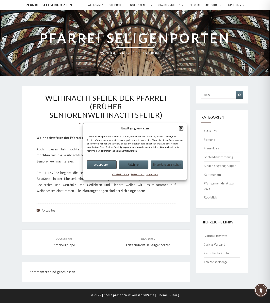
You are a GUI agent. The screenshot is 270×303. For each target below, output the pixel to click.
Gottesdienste (139, 5)
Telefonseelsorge (216, 262)
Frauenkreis (212, 148)
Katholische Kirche (216, 253)
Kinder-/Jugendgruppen (220, 166)
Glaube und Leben (169, 5)
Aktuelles (48, 210)
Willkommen (96, 5)
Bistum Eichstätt (215, 236)
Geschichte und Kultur (204, 5)
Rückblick (210, 197)
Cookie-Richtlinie (120, 174)
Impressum (152, 174)
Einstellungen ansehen (167, 164)
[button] (181, 128)
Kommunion (212, 175)
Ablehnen (134, 164)
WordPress (146, 295)
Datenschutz (137, 174)
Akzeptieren (101, 164)
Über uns (115, 5)
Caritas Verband (214, 244)
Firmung (209, 140)
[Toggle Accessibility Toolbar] (261, 292)
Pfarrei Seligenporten (48, 4)
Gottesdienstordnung (218, 157)
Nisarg (174, 295)
